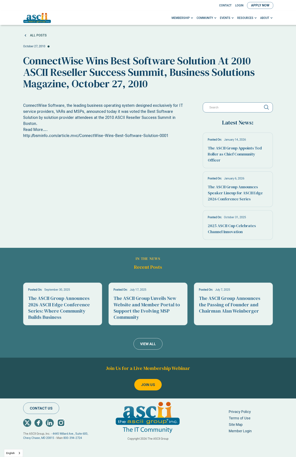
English (10, 453)
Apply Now (260, 5)
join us (148, 385)
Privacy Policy (240, 412)
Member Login (240, 431)
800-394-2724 (72, 438)
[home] (37, 18)
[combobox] (13, 453)
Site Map (236, 424)
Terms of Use (239, 418)
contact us (41, 408)
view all (148, 344)
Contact (225, 5)
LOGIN (239, 5)
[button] (182, 18)
